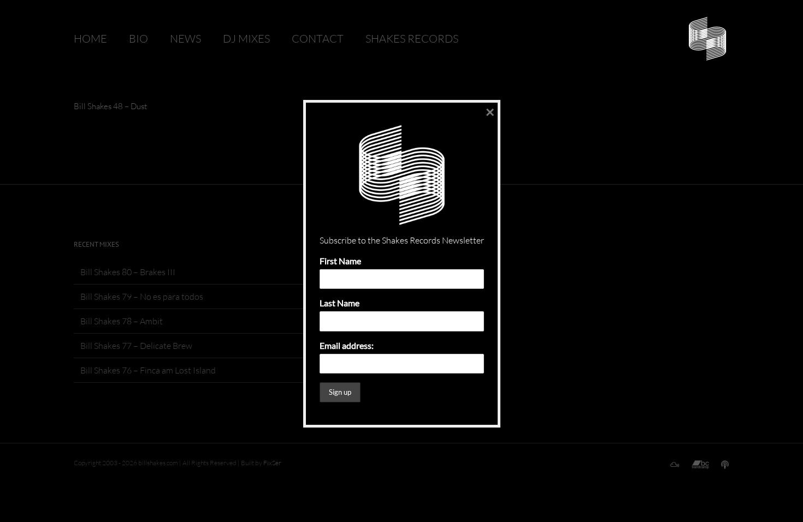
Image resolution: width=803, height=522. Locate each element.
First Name (340, 261)
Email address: (347, 345)
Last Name (339, 303)
